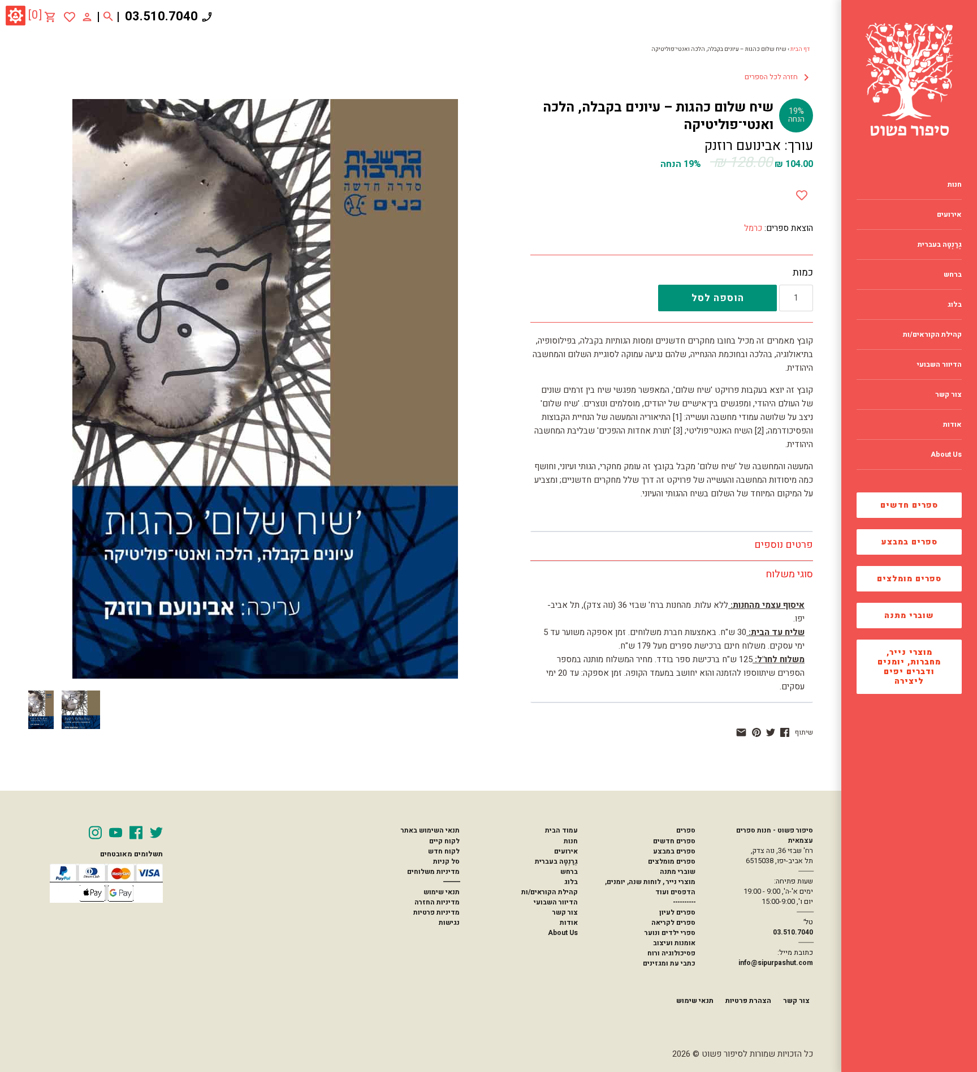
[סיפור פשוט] (909, 79)
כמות (803, 273)
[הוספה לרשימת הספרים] (801, 193)
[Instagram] (95, 832)
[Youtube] (115, 832)
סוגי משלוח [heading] (789, 574)
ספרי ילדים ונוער (670, 933)
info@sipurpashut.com (775, 963)
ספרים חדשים (909, 505)
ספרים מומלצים (909, 579)
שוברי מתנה (909, 615)
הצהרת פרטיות (748, 1001)
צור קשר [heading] (948, 394)
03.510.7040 (161, 16)
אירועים (566, 851)
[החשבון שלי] (87, 16)
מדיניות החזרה (437, 902)
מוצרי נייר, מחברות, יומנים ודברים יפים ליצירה (909, 666)
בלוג (571, 882)
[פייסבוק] (784, 732)
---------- (684, 902)
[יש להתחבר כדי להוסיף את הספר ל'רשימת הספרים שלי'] (69, 17)
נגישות (449, 922)
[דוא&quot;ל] (741, 732)
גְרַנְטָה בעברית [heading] (940, 244)
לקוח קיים (444, 841)
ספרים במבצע (909, 542)
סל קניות (446, 861)
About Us (563, 933)
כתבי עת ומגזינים (669, 963)
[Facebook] (135, 832)
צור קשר (565, 912)
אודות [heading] (952, 424)
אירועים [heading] (949, 214)
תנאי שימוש (441, 892)
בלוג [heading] (955, 304)
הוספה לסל (717, 298)
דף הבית (800, 49)
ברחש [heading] (953, 274)
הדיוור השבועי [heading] (939, 364)
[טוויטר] (770, 732)
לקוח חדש (444, 851)
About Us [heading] (946, 454)
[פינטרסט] (756, 732)
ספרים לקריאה (673, 922)
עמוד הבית (561, 830)
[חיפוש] (108, 17)
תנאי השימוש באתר (430, 830)
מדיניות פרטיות (436, 912)
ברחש (569, 872)
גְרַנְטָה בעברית (556, 861)
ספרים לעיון (677, 912)
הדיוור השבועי (556, 902)
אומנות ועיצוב (674, 943)
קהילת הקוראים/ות (549, 892)
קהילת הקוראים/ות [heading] (932, 334)
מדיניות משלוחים (433, 872)
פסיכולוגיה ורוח (671, 953)
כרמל (753, 228)
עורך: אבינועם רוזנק (758, 146)
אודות (569, 922)
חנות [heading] (955, 184)
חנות (571, 841)
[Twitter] (156, 832)
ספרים (685, 830)
